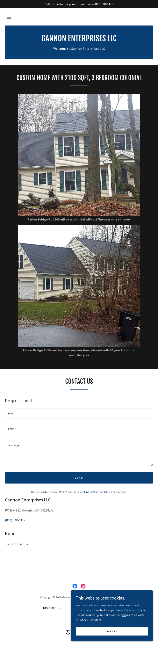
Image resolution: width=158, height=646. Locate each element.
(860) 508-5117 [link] (15, 520)
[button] (9, 17)
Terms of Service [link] (112, 491)
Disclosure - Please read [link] (64, 608)
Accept (111, 631)
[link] (79, 40)
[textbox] (79, 413)
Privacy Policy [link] (91, 491)
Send (79, 478)
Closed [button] (19, 544)
